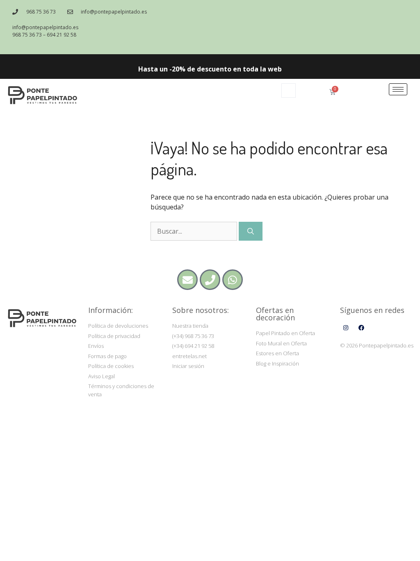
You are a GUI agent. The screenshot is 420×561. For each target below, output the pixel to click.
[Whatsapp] (232, 279)
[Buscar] (250, 231)
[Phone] (210, 279)
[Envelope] (187, 279)
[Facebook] (361, 327)
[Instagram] (346, 327)
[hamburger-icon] (398, 89)
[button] (288, 90)
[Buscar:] (195, 231)
